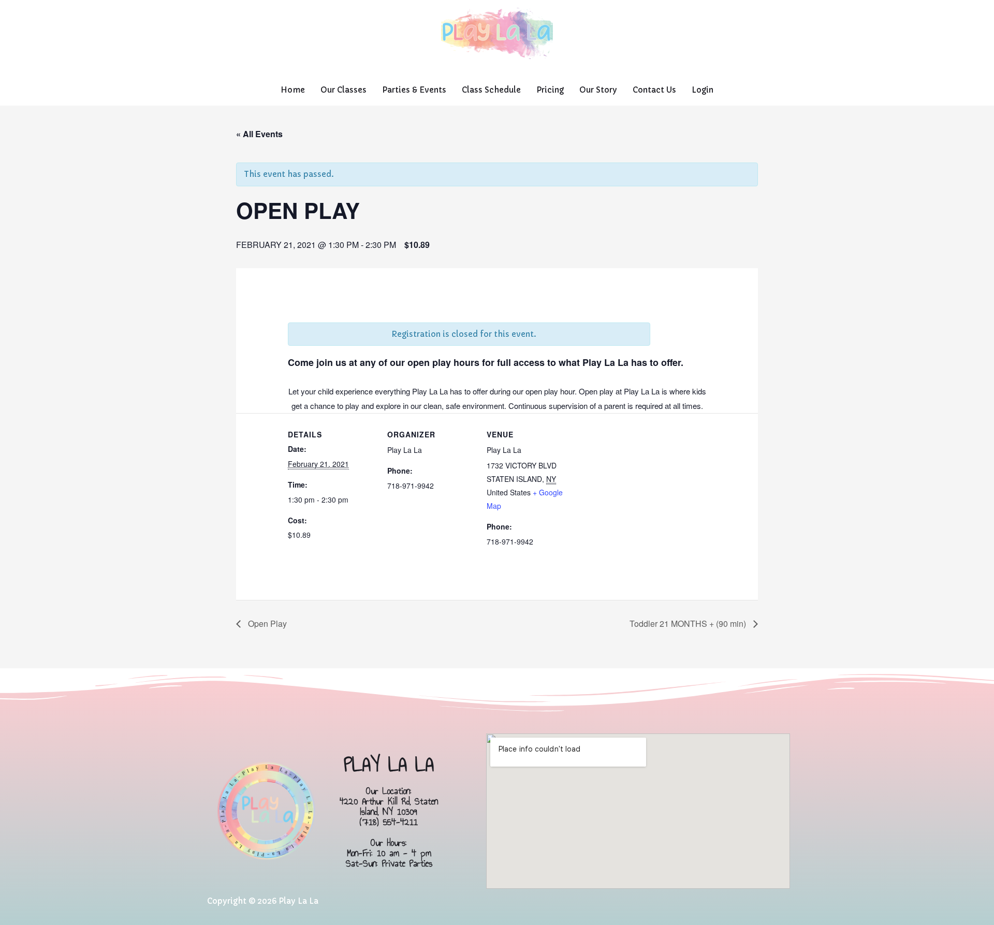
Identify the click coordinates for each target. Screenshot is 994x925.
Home (293, 90)
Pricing (550, 90)
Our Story (598, 90)
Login (702, 90)
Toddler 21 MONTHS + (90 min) (689, 623)
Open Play (266, 623)
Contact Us (654, 90)
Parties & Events (414, 90)
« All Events (259, 134)
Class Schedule (491, 90)
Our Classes (343, 90)
